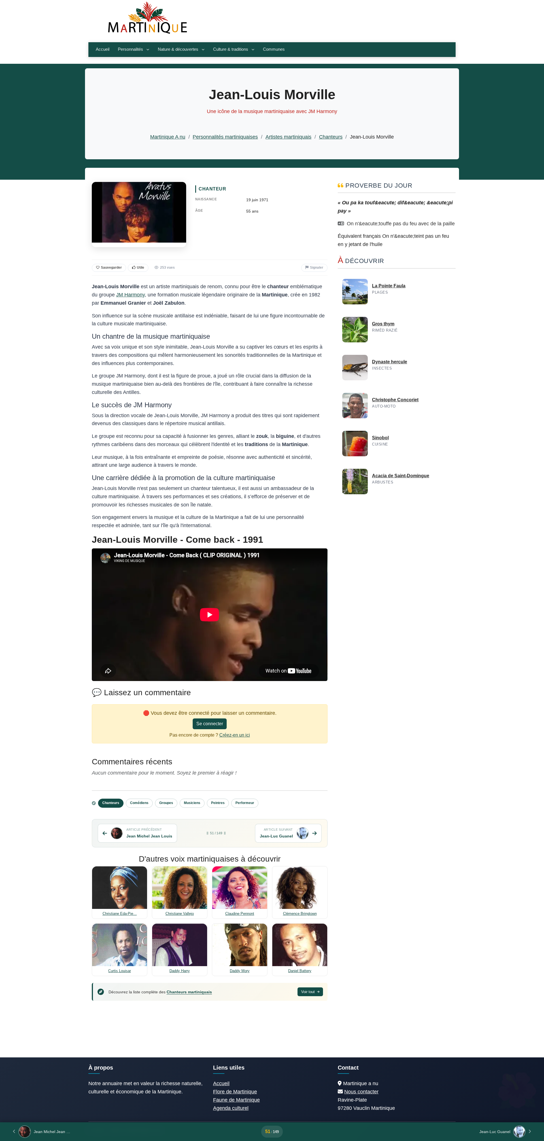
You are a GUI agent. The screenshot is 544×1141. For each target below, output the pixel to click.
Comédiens (139, 803)
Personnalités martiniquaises (225, 137)
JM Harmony (130, 295)
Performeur (244, 803)
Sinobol (380, 437)
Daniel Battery (299, 971)
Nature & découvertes (178, 49)
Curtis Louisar (119, 971)
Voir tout (308, 992)
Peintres (218, 803)
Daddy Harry (179, 971)
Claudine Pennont (239, 913)
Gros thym (383, 323)
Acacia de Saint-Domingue (400, 475)
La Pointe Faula (388, 285)
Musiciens (192, 803)
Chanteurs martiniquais (189, 992)
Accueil (102, 49)
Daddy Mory (240, 971)
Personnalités (130, 49)
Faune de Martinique (236, 1100)
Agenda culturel (230, 1108)
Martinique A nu (167, 137)
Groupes (166, 803)
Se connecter (209, 723)
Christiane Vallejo (179, 913)
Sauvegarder (111, 268)
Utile (140, 268)
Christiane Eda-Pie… (120, 913)
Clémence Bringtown (300, 913)
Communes (274, 49)
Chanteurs (331, 137)
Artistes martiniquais (288, 137)
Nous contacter (361, 1092)
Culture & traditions (230, 49)
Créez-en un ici (234, 735)
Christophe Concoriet (395, 399)
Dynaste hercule (389, 361)
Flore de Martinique (235, 1092)
